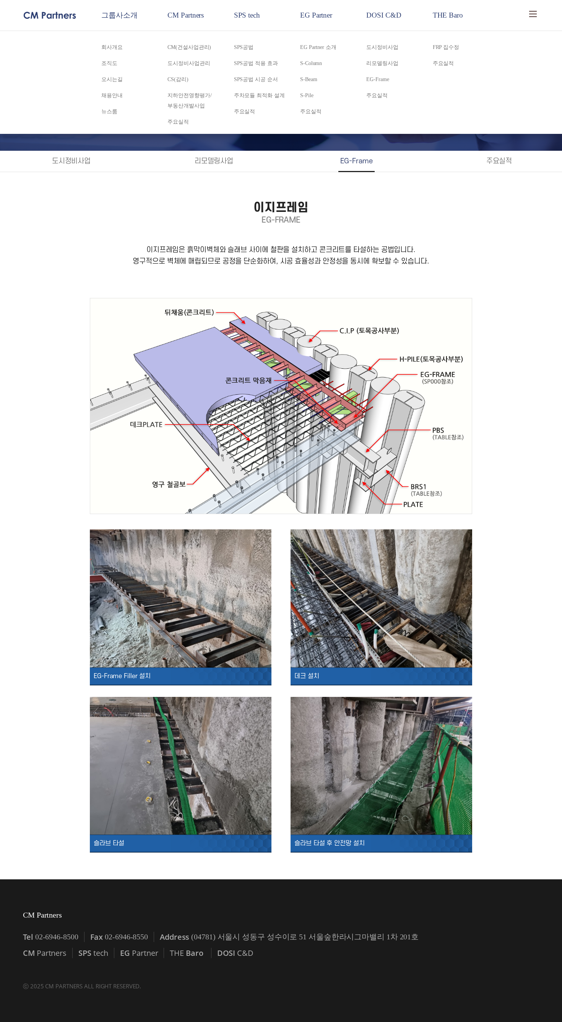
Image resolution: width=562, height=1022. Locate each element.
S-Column (311, 63)
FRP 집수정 (446, 47)
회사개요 (112, 47)
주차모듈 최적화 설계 (259, 95)
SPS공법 (244, 47)
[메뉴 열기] (533, 14)
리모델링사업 (382, 63)
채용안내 (112, 95)
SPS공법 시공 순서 (256, 79)
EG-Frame (377, 79)
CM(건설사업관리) (189, 47)
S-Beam (308, 79)
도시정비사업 (382, 47)
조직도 (109, 63)
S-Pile (306, 95)
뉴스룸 (109, 111)
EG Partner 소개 (318, 47)
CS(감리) (177, 79)
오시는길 (112, 79)
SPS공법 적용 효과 (256, 63)
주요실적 (178, 122)
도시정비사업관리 (188, 63)
